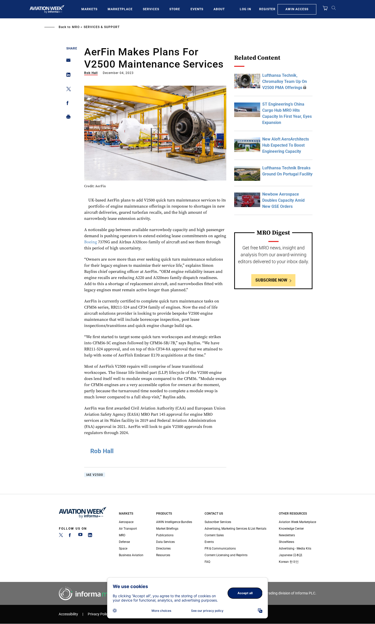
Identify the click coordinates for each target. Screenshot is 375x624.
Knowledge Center (291, 528)
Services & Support (102, 27)
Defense (124, 542)
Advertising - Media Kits (295, 548)
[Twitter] (61, 536)
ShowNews (286, 542)
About (219, 9)
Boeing (90, 242)
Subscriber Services (218, 522)
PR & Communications (220, 548)
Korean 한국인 (289, 562)
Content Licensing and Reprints (226, 555)
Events (197, 9)
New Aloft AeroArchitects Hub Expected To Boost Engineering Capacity (285, 145)
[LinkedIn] (90, 536)
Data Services (165, 542)
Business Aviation (131, 555)
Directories (163, 548)
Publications (164, 535)
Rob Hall (91, 73)
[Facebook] (71, 536)
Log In (245, 9)
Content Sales (214, 535)
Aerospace (126, 522)
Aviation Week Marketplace (297, 522)
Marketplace (120, 9)
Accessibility (68, 614)
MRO (76, 27)
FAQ (207, 562)
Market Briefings (167, 528)
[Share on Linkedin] (67, 76)
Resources (163, 555)
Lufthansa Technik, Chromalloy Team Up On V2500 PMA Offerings (284, 81)
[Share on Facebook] (67, 104)
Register (267, 9)
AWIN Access (296, 9)
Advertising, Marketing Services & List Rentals (235, 528)
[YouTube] (80, 536)
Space (123, 548)
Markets (89, 9)
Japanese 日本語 (290, 555)
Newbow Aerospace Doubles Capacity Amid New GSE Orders (283, 200)
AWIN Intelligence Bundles (174, 522)
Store (174, 9)
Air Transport (128, 528)
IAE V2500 (94, 475)
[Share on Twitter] (67, 90)
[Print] (67, 118)
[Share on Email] (67, 62)
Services (151, 9)
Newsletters (287, 535)
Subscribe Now (271, 280)
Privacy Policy (99, 614)
